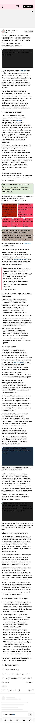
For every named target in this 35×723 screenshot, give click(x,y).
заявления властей (21, 259)
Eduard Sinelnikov (12, 30)
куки (13, 714)
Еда (7, 32)
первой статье (18, 362)
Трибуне (23, 71)
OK (30, 714)
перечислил (27, 243)
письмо (19, 120)
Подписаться (29, 31)
